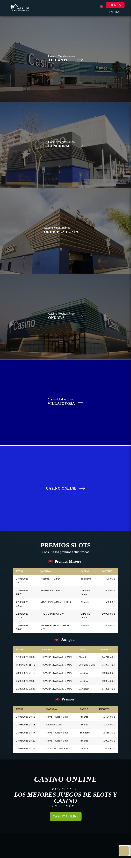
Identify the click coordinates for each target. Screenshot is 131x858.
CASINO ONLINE (65, 816)
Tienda (115, 5)
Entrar (115, 11)
